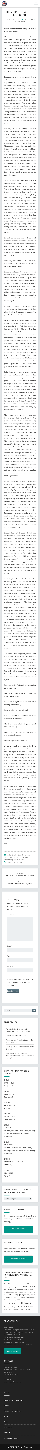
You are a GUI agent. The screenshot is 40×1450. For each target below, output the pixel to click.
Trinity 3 (6, 1309)
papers (20, 1294)
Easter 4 (26, 1284)
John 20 (14, 1289)
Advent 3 (16, 1284)
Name (9, 946)
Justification (20, 1289)
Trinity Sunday (26, 1309)
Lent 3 (31, 1289)
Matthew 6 (25, 1292)
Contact (7, 1433)
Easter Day (11, 862)
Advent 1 (6, 1284)
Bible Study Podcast (11, 1438)
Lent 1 (25, 1289)
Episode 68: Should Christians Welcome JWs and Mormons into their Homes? (20, 1055)
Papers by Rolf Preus (16, 1297)
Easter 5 (30, 1284)
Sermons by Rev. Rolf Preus (14, 860)
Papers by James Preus (12, 1411)
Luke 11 (10, 1292)
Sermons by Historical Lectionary (16, 857)
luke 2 (6, 1292)
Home (6, 1416)
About (6, 1422)
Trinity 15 (15, 1309)
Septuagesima (8, 1307)
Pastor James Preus (29, 1297)
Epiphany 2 (7, 1287)
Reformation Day (22, 1300)
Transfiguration (22, 1307)
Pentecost (6, 1300)
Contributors (9, 1427)
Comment (11, 915)
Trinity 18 (19, 1309)
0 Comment (20, 22)
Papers (6, 1406)
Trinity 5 (10, 1309)
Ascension (20, 1284)
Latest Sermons (24, 855)
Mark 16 (19, 862)
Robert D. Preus (12, 1304)
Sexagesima (15, 1307)
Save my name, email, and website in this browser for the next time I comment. (20, 982)
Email (9, 956)
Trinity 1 (28, 1307)
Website (10, 966)
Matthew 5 (20, 1292)
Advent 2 (11, 1284)
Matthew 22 (7, 1295)
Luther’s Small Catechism (13, 1400)
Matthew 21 (31, 1292)
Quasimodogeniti (13, 1300)
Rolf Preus (28, 19)
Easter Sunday (12, 855)
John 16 (10, 1289)
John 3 (5, 1289)
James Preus (29, 1286)
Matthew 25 (13, 1295)
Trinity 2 (32, 1307)
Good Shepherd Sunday (16, 1287)
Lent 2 (28, 1289)
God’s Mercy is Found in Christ (16, 1036)
